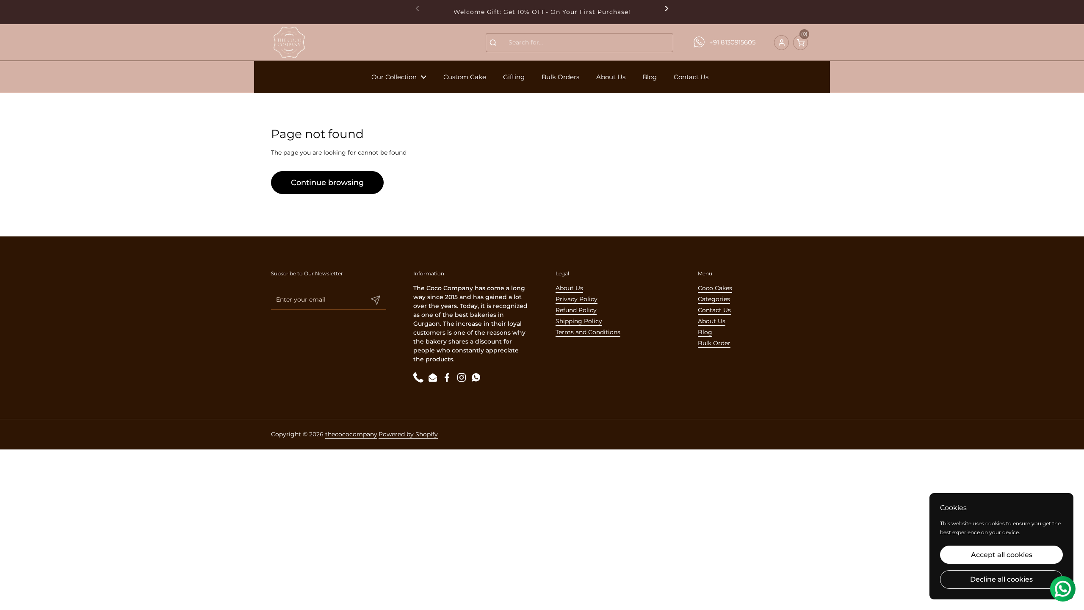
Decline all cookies (1001, 579)
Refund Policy (576, 310)
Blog (705, 332)
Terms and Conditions (588, 332)
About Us (569, 288)
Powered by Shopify (408, 434)
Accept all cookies (1001, 555)
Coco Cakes (715, 288)
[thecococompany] (289, 42)
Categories (714, 299)
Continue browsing (327, 182)
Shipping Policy (579, 321)
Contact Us (714, 310)
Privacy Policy (576, 299)
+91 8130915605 (732, 42)
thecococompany (351, 434)
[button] (800, 42)
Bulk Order (714, 343)
